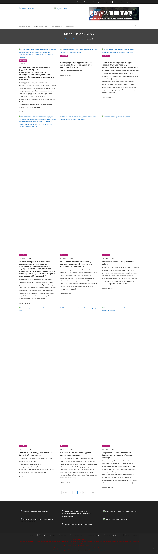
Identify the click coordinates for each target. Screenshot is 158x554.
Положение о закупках (131, 535)
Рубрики (106, 2)
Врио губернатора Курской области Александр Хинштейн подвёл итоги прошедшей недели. (76, 65)
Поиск (137, 26)
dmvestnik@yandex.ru (82, 550)
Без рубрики (23, 60)
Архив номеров (24, 26)
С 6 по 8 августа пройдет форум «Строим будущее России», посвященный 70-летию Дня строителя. (120, 65)
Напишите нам (88, 2)
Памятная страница (126, 2)
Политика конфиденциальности (112, 535)
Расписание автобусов (76, 535)
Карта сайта (136, 2)
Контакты (79, 2)
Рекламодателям (98, 2)
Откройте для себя (24, 112)
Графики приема (114, 2)
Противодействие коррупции (47, 535)
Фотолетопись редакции (93, 535)
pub (30, 64)
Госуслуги (32, 535)
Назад (65, 493)
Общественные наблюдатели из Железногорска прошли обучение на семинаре (118, 455)
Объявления (70, 26)
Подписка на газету (41, 26)
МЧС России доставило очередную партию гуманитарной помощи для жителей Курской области (76, 264)
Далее (93, 493)
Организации (62, 535)
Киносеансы (57, 26)
